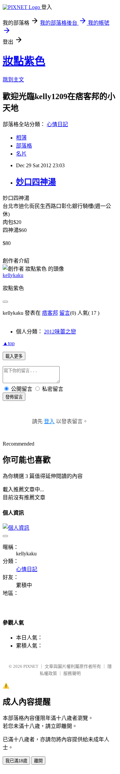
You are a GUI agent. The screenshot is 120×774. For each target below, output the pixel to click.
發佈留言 (14, 397)
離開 (38, 760)
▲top (9, 343)
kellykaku (13, 275)
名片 (21, 154)
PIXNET (30, 666)
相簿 (21, 138)
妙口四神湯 (36, 182)
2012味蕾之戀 (60, 331)
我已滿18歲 (16, 760)
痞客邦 (50, 313)
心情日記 (57, 124)
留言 (64, 313)
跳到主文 (13, 79)
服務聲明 (72, 673)
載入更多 (14, 356)
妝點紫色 (24, 61)
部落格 (24, 146)
